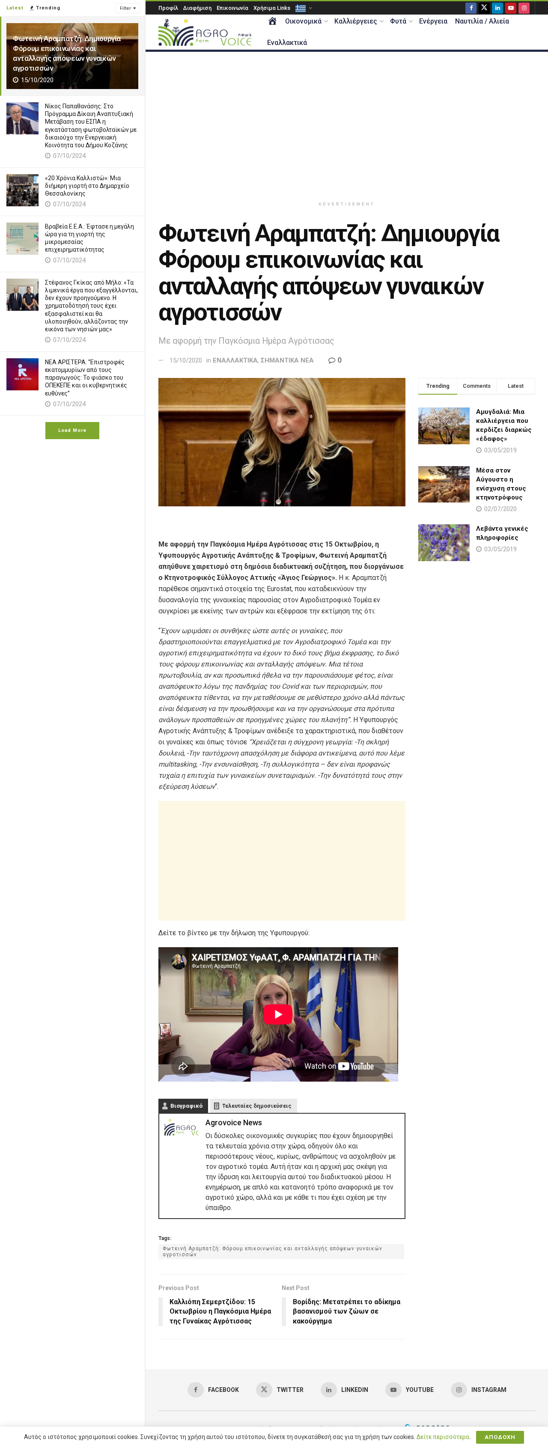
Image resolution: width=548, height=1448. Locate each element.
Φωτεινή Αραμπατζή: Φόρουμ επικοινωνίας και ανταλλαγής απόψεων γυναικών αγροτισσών (272, 1252)
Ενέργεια (433, 21)
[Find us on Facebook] (471, 8)
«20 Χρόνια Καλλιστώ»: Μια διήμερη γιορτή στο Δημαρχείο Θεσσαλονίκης (87, 186)
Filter (125, 8)
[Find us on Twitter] (484, 8)
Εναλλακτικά (287, 43)
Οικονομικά (303, 21)
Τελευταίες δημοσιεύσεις (257, 1106)
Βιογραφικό (186, 1106)
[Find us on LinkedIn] (497, 8)
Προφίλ (168, 8)
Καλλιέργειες (355, 21)
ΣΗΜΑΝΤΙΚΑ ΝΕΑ (287, 360)
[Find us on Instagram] (524, 8)
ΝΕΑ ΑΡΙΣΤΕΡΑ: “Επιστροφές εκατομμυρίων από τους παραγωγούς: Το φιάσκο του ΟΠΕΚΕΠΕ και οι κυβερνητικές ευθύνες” (86, 378)
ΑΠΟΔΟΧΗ (500, 1437)
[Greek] (303, 8)
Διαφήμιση (197, 8)
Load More (72, 430)
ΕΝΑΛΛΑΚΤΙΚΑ (235, 360)
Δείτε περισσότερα (443, 1436)
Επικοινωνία (232, 8)
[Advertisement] (346, 124)
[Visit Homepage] (204, 32)
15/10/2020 (186, 360)
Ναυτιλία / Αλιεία (482, 21)
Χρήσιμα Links (271, 8)
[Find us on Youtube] (510, 8)
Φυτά (398, 21)
